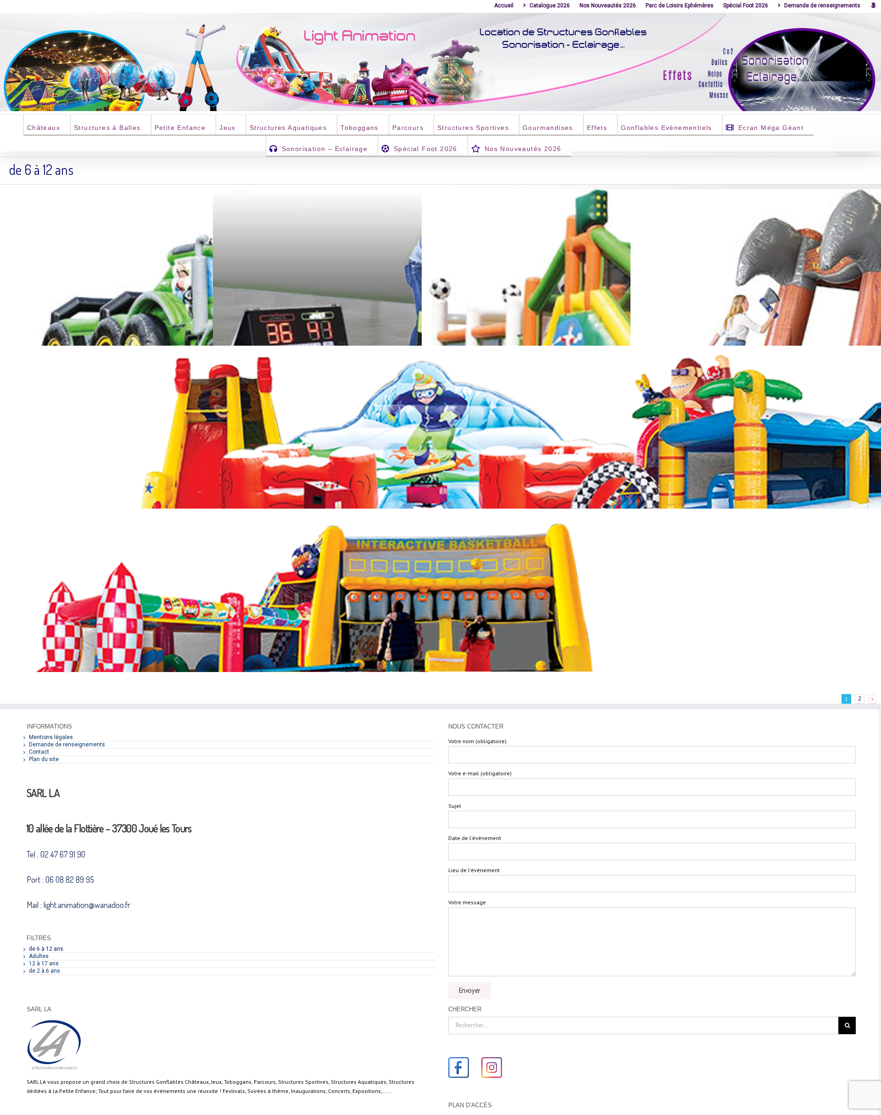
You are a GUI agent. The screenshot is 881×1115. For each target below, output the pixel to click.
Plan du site (44, 759)
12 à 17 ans (44, 963)
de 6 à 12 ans (46, 949)
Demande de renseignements (67, 744)
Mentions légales (51, 737)
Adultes (39, 956)
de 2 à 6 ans (44, 971)
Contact (39, 752)
